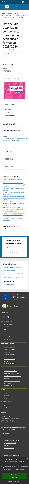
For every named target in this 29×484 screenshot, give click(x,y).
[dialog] (14, 470)
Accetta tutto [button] (14, 474)
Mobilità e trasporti (9, 363)
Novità (9, 13)
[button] (14, 481)
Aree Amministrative (9, 327)
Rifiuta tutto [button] (14, 478)
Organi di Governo (8, 324)
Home (3, 13)
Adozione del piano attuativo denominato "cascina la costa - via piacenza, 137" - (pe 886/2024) (14, 198)
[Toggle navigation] (3, 7)
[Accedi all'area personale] (23, 2)
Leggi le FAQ (7, 445)
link (6, 471)
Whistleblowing (5, 433)
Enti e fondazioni (8, 332)
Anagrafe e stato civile (9, 347)
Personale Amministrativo (10, 337)
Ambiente (6, 378)
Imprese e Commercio (9, 354)
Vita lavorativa (7, 352)
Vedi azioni (13, 65)
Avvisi (5, 398)
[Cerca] (26, 7)
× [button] (27, 458)
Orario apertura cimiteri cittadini (11, 207)
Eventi (5, 408)
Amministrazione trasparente (11, 455)
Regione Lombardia (7, 2)
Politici (5, 334)
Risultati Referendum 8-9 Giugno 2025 (13, 183)
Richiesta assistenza (9, 448)
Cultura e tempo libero (9, 349)
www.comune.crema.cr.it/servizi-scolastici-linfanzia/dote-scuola (15, 139)
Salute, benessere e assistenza (12, 381)
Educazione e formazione (10, 371)
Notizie (14, 13)
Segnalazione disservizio (10, 443)
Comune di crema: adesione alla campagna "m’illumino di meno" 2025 (14, 210)
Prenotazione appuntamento (11, 440)
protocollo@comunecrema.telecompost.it (15, 427)
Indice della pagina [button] (10, 104)
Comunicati (7, 395)
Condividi (5, 65)
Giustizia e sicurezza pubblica (11, 373)
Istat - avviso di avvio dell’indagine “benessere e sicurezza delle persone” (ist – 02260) (14, 203)
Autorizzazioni (7, 383)
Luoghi (5, 405)
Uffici (5, 329)
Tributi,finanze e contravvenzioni (12, 376)
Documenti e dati (8, 339)
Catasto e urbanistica (9, 359)
